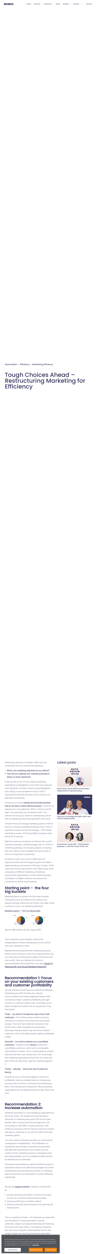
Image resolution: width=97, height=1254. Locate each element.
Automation (11, 364)
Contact (89, 4)
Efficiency (25, 364)
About (58, 4)
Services (37, 4)
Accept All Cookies (51, 1249)
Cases (28, 4)
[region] (31, 1244)
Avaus (8, 4)
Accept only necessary (36, 1249)
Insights (66, 4)
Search (82, 4)
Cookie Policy (35, 1245)
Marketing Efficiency (42, 364)
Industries (48, 4)
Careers (76, 4)
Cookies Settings (12, 1249)
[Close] (57, 1237)
